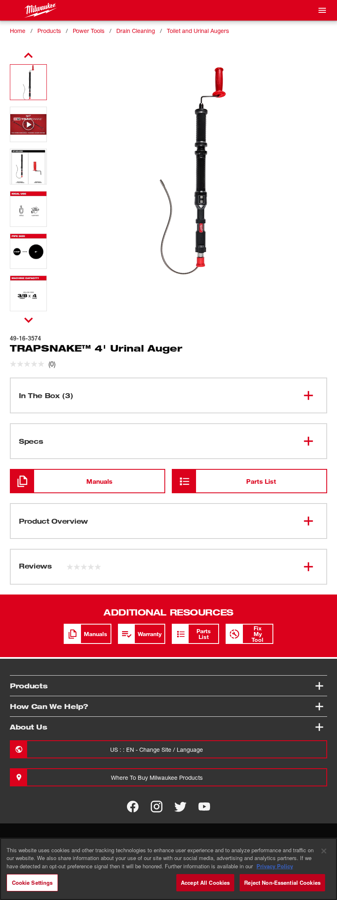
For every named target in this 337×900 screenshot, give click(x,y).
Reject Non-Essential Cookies (282, 882)
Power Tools (88, 30)
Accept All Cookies (205, 882)
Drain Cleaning (135, 30)
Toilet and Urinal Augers (198, 30)
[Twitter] (180, 807)
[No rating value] (29, 363)
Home (17, 30)
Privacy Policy (274, 866)
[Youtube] (204, 807)
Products (49, 30)
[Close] (324, 851)
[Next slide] (28, 320)
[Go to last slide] (28, 55)
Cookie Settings (32, 882)
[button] (28, 82)
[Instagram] (157, 807)
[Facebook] (133, 807)
